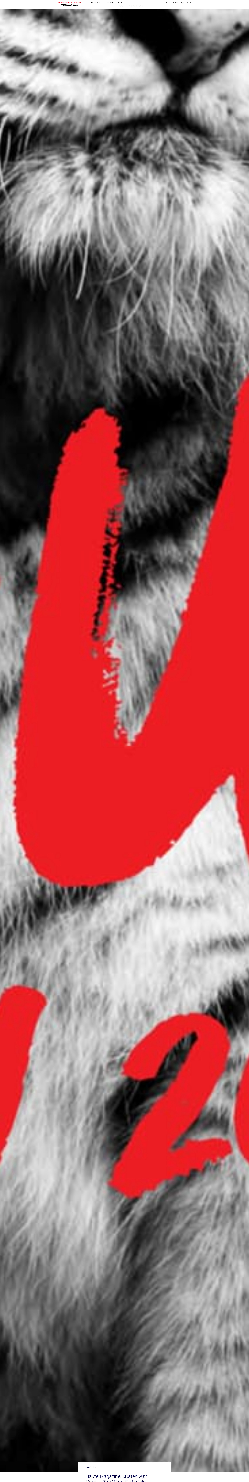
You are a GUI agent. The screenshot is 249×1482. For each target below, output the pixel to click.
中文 (170, 2)
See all (141, 6)
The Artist (110, 2)
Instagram (182, 2)
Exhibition (121, 6)
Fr (166, 2)
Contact (175, 2)
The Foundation (96, 2)
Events (129, 6)
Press (135, 6)
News (120, 2)
